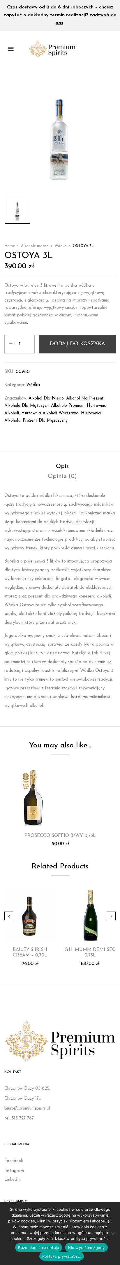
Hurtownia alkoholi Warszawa (50, 413)
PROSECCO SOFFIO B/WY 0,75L (60, 835)
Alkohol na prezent (85, 398)
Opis (62, 466)
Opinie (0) (62, 476)
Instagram (14, 1171)
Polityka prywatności (61, 1256)
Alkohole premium (67, 406)
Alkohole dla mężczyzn (26, 406)
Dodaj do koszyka (77, 344)
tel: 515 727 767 (19, 1118)
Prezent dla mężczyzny (45, 420)
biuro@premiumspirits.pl (27, 1108)
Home (9, 246)
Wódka (60, 246)
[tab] (62, 467)
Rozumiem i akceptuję (38, 1247)
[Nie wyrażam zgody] (113, 1233)
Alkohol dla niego (46, 398)
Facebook (13, 1161)
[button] (10, 48)
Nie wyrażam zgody (86, 1247)
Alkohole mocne (34, 246)
